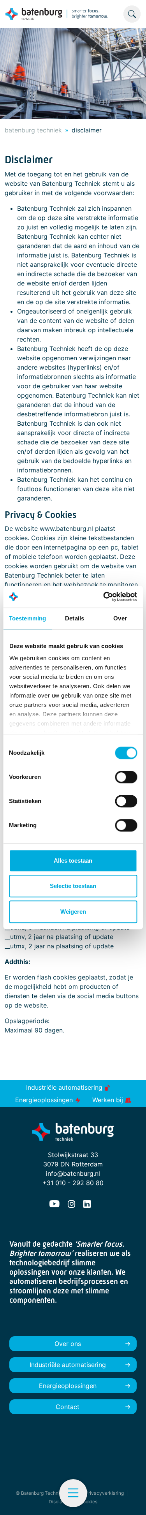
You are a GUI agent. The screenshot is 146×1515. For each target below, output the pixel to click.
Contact (67, 1407)
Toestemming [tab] (27, 618)
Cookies (88, 1501)
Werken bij (108, 1100)
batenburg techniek (33, 130)
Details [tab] (74, 618)
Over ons (68, 1344)
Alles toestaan (73, 860)
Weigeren (73, 911)
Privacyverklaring (104, 1493)
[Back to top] (130, 1499)
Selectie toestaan (73, 886)
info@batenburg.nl (73, 1173)
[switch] (126, 777)
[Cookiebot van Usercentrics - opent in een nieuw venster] (104, 597)
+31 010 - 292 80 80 (73, 1183)
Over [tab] (120, 618)
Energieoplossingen (45, 1100)
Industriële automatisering (65, 1087)
